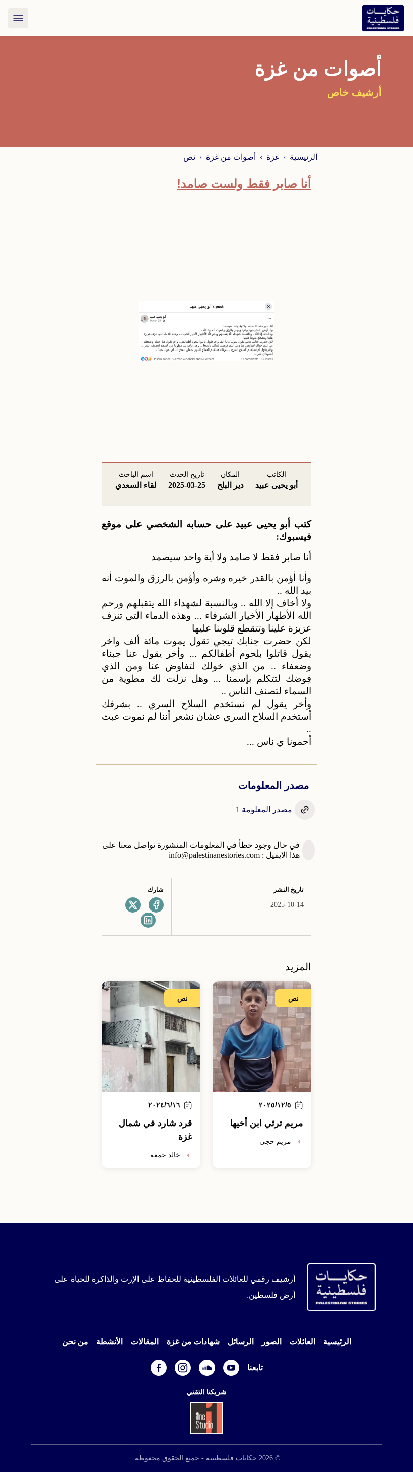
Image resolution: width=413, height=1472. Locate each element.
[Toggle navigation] (18, 18)
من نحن (75, 1341)
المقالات (145, 1341)
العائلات (302, 1341)
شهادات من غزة (193, 1341)
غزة (272, 157)
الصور (272, 1341)
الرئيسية (303, 157)
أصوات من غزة (231, 157)
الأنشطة (109, 1341)
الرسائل (241, 1341)
